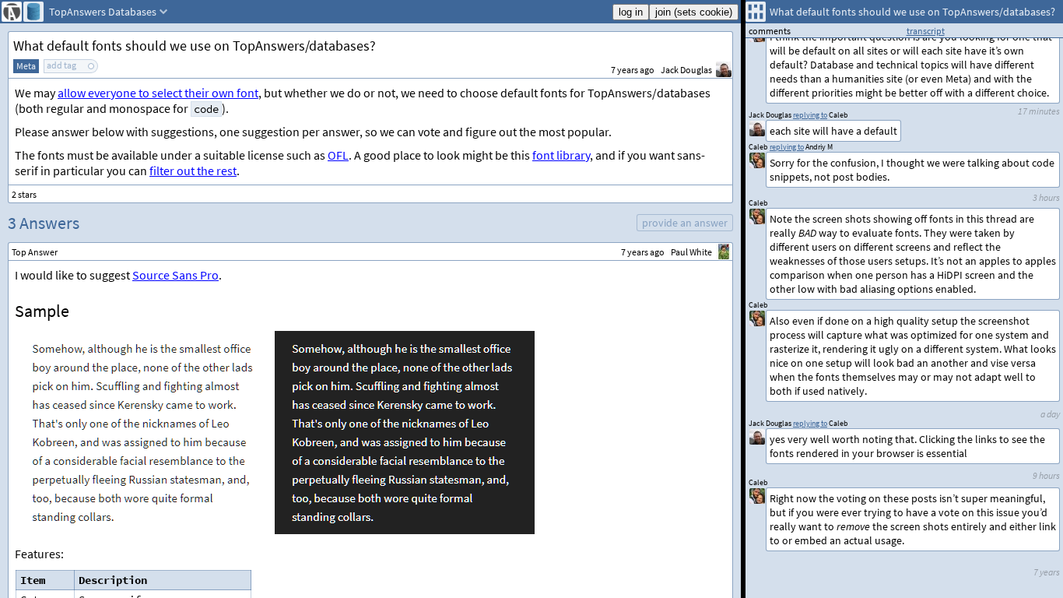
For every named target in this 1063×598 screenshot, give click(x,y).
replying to (810, 423)
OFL (338, 155)
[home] (12, 12)
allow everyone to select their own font (158, 92)
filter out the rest (193, 170)
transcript (926, 31)
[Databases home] (33, 12)
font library (561, 155)
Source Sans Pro (175, 275)
